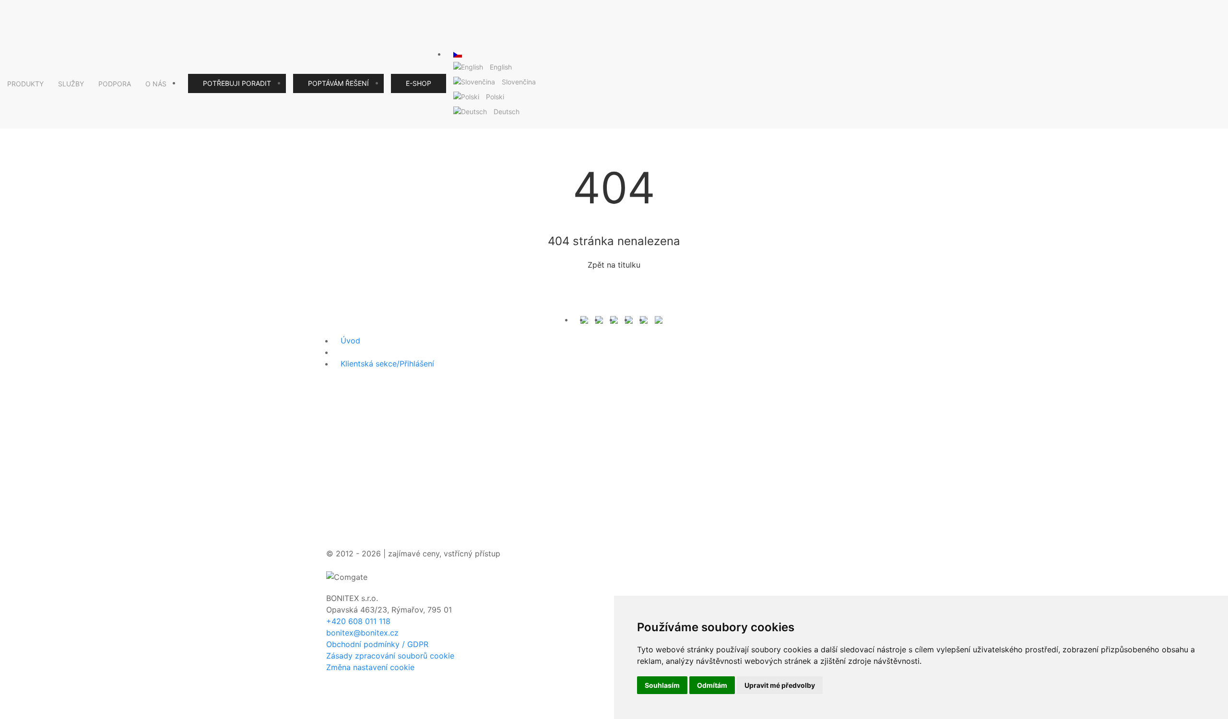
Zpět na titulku (614, 265)
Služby (71, 84)
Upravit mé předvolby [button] (779, 685)
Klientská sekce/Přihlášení (387, 363)
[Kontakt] (584, 319)
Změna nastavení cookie (370, 667)
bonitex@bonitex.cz (362, 632)
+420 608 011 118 (358, 621)
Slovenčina (519, 82)
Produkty (25, 84)
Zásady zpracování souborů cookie (390, 655)
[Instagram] (629, 319)
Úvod (350, 340)
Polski (495, 97)
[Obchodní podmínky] (599, 319)
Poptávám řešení (338, 83)
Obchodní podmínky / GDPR (377, 644)
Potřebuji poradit (237, 83)
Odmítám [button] (712, 685)
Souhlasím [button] (662, 685)
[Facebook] (614, 319)
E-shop (418, 83)
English (501, 67)
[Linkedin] (644, 319)
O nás (155, 84)
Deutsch (507, 111)
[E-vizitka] (658, 319)
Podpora (114, 84)
